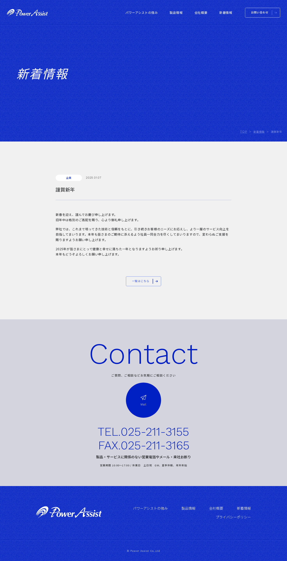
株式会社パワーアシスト (27, 13)
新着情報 (244, 508)
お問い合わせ (259, 12)
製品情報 (188, 508)
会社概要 (216, 508)
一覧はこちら (140, 281)
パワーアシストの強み (150, 508)
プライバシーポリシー (233, 517)
